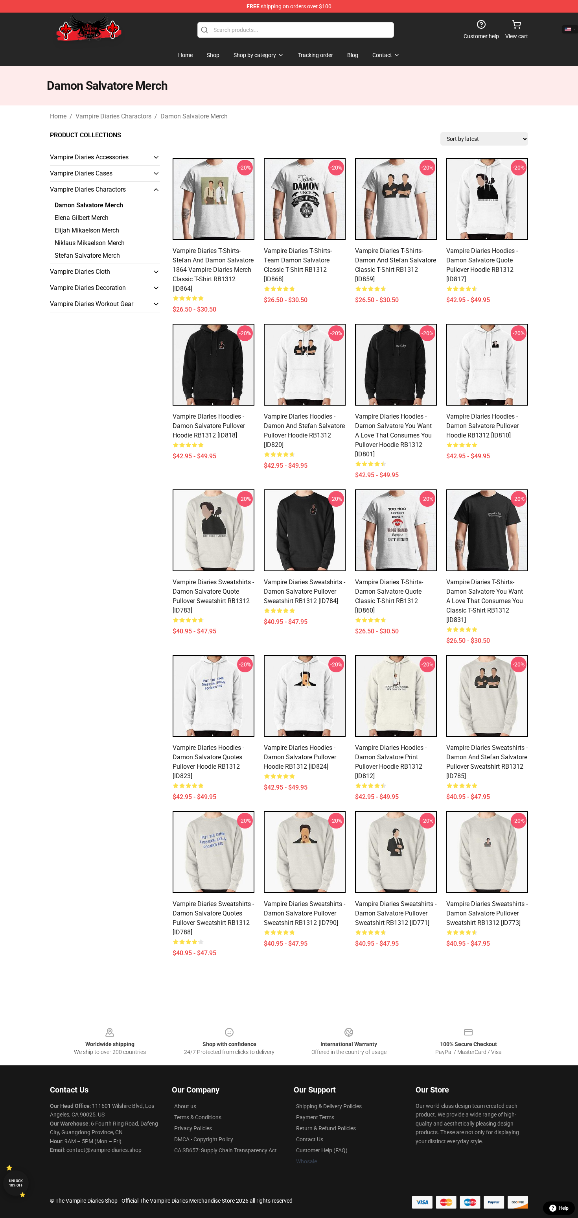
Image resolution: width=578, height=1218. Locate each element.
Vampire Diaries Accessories (89, 157)
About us (185, 1106)
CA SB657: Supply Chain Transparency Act (225, 1150)
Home (58, 116)
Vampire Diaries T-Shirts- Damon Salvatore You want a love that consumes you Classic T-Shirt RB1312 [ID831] (484, 601)
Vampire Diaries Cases (81, 173)
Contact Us (309, 1139)
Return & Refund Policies (326, 1128)
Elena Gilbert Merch (82, 217)
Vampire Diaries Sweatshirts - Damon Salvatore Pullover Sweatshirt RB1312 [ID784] (304, 591)
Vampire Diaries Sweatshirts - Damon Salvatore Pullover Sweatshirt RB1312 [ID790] (304, 913)
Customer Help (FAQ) (322, 1150)
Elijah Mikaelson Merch (87, 230)
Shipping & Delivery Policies (329, 1106)
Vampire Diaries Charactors (113, 116)
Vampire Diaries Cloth (80, 271)
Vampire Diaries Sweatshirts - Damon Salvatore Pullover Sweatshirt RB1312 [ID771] (395, 913)
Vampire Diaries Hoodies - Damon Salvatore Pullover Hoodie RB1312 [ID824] (300, 757)
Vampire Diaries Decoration (88, 288)
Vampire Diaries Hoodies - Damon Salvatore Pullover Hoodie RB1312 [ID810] (482, 426)
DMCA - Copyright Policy (203, 1139)
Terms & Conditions (197, 1117)
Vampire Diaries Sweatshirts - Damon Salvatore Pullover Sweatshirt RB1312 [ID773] (487, 913)
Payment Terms (315, 1117)
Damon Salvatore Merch (194, 116)
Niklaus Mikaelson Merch (90, 243)
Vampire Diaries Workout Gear (91, 304)
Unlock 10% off (16, 1183)
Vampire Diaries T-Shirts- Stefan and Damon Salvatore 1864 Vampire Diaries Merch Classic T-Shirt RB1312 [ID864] (213, 269)
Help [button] (564, 1208)
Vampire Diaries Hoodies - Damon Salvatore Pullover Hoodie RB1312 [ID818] (209, 426)
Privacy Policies (193, 1128)
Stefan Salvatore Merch (87, 255)
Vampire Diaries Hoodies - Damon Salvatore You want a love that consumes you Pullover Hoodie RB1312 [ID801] (393, 435)
